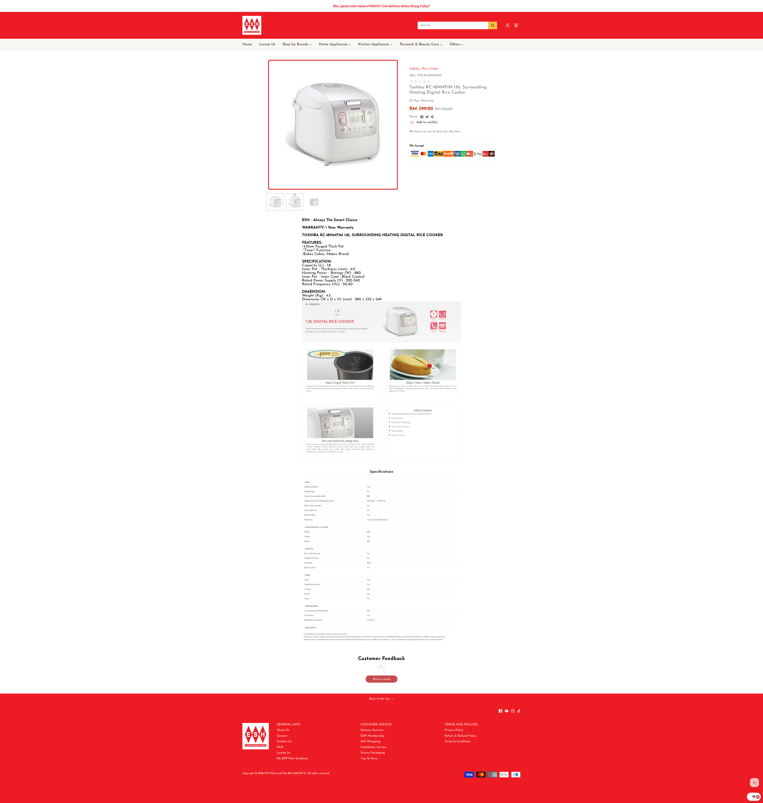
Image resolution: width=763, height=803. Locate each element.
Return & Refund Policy (460, 735)
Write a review (381, 679)
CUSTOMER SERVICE (376, 724)
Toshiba (414, 68)
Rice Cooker (431, 68)
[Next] (394, 125)
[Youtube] (506, 711)
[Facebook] (500, 711)
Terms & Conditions (458, 741)
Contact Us (284, 741)
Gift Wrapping (370, 741)
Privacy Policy (454, 730)
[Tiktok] (519, 711)
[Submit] (492, 25)
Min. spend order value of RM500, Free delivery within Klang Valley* (381, 6)
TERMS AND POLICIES (461, 724)
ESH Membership (372, 735)
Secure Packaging (373, 752)
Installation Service (373, 747)
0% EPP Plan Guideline (292, 758)
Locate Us (283, 752)
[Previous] (272, 125)
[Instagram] (512, 711)
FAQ (280, 747)
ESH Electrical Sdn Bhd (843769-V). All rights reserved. (297, 773)
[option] (333, 124)
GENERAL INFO (288, 724)
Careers (282, 735)
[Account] (507, 25)
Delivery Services (372, 730)
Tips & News (369, 758)
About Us (283, 730)
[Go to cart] (516, 25)
